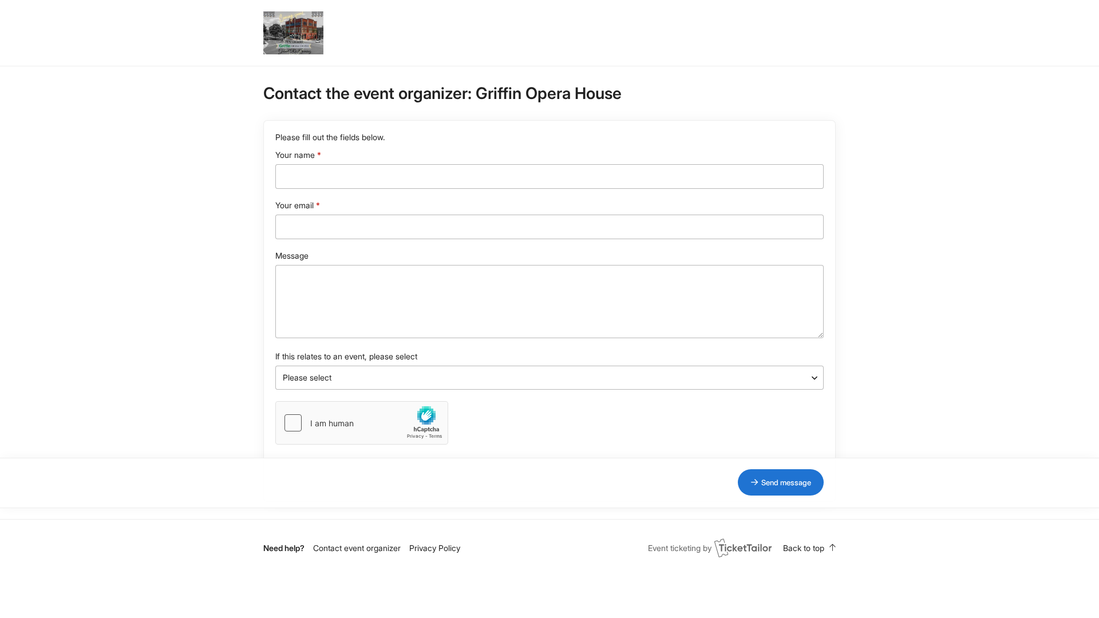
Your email (294, 205)
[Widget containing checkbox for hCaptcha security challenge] (361, 423)
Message (292, 255)
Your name (295, 155)
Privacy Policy (434, 548)
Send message (786, 482)
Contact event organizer (357, 548)
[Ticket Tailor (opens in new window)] (743, 547)
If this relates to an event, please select (346, 356)
